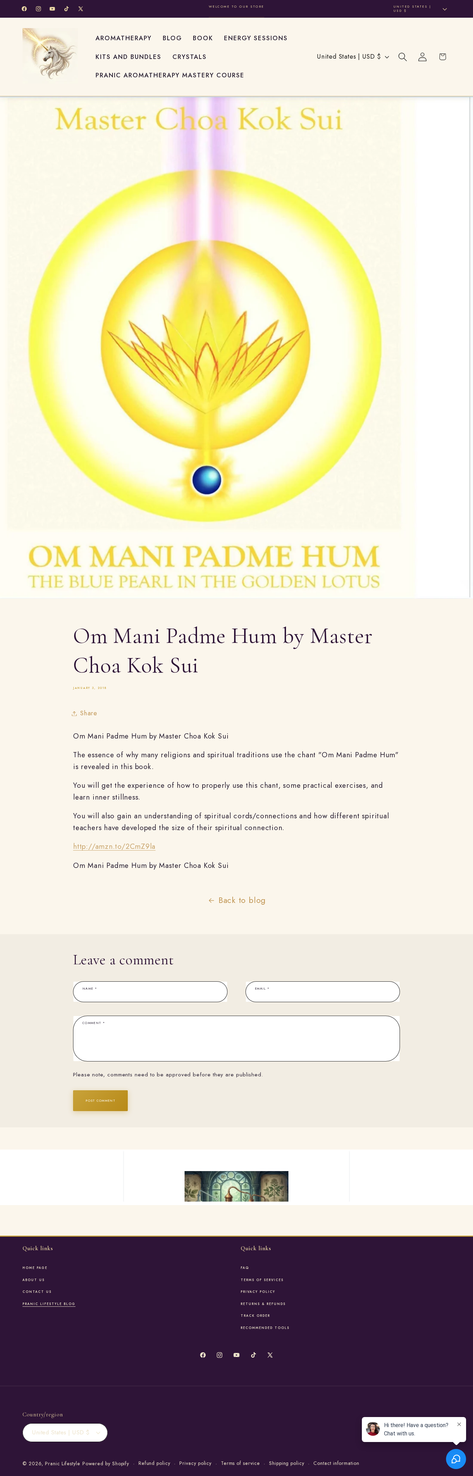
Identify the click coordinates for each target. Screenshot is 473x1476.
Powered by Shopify (105, 1463)
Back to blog (242, 900)
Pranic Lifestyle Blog (49, 1304)
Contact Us (37, 1291)
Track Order (255, 1315)
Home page (35, 1267)
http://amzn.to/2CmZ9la (114, 846)
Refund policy (154, 1463)
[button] (403, 57)
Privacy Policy (258, 1291)
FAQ (245, 1267)
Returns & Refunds (263, 1304)
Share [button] (88, 713)
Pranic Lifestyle (62, 1463)
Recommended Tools (265, 1327)
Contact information (336, 1463)
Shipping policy (286, 1463)
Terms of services (262, 1280)
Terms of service (240, 1463)
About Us (34, 1280)
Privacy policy (195, 1463)
